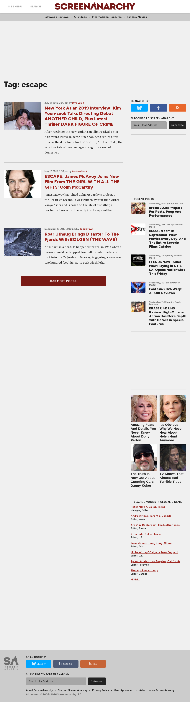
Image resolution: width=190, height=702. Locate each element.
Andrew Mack (79, 171)
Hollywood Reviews (55, 17)
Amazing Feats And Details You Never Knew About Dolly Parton (143, 432)
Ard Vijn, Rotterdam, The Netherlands (155, 525)
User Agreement (124, 690)
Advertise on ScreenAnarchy (156, 690)
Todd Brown (86, 229)
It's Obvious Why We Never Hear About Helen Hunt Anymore (171, 432)
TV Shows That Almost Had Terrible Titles (172, 478)
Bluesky (41, 663)
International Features (107, 17)
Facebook (67, 663)
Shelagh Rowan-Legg (144, 570)
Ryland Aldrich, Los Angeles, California (155, 561)
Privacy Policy (100, 690)
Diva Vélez (78, 103)
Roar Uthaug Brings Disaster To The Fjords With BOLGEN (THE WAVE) (82, 236)
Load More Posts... (63, 281)
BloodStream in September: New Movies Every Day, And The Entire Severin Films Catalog (167, 239)
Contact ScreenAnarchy (72, 690)
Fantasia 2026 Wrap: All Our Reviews (165, 291)
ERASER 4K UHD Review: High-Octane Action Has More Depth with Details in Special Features (167, 316)
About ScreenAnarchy (39, 690)
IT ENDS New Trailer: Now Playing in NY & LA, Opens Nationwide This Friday (167, 268)
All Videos (80, 17)
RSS (95, 663)
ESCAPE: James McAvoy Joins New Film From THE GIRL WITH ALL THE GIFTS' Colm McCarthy (82, 182)
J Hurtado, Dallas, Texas (146, 534)
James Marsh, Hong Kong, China (151, 543)
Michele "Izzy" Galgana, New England (154, 552)
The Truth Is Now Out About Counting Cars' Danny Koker (143, 479)
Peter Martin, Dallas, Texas (148, 506)
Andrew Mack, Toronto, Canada (151, 515)
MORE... (135, 579)
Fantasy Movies (137, 17)
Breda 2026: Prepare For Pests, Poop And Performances (166, 212)
